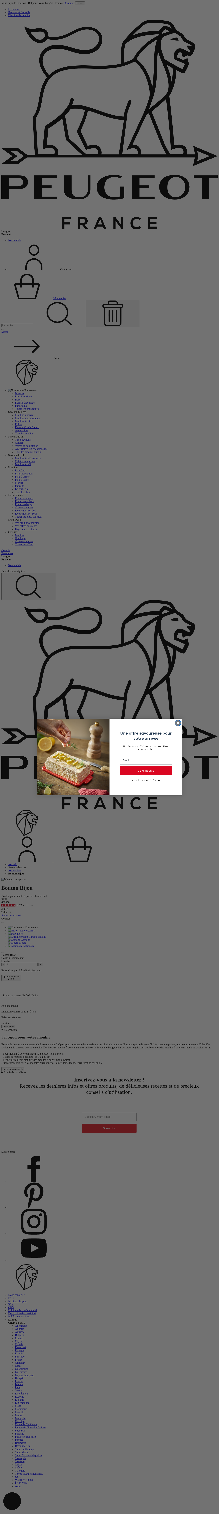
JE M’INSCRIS (146, 770)
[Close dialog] (178, 723)
